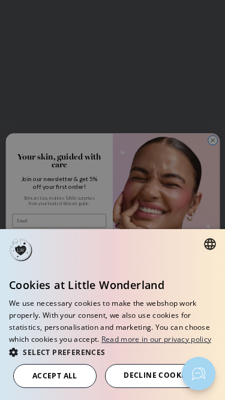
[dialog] (112, 314)
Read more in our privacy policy (156, 339)
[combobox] (210, 244)
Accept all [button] (54, 376)
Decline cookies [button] (158, 375)
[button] (112, 352)
